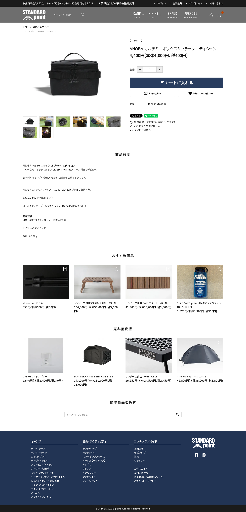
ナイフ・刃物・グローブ (42, 488)
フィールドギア (90, 480)
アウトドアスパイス (41, 496)
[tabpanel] (73, 76)
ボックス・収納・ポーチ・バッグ (43, 31)
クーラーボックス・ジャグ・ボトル (48, 476)
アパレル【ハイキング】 (94, 460)
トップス (87, 464)
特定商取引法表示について (148, 476)
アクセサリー (89, 472)
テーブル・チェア (39, 460)
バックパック (89, 452)
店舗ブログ (140, 452)
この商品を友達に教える (145, 126)
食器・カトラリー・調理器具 (45, 480)
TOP (25, 31)
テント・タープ (38, 448)
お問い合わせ (216, 3)
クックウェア (89, 476)
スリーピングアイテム (42, 464)
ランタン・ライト (39, 452)
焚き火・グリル (38, 456)
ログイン (161, 3)
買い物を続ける (140, 129)
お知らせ (138, 448)
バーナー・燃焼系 (40, 468)
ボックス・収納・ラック (42, 484)
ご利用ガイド (195, 3)
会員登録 (177, 3)
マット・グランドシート (42, 472)
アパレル (35, 492)
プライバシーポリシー (145, 480)
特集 (136, 456)
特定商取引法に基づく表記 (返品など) (152, 122)
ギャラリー (139, 460)
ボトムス (87, 468)
